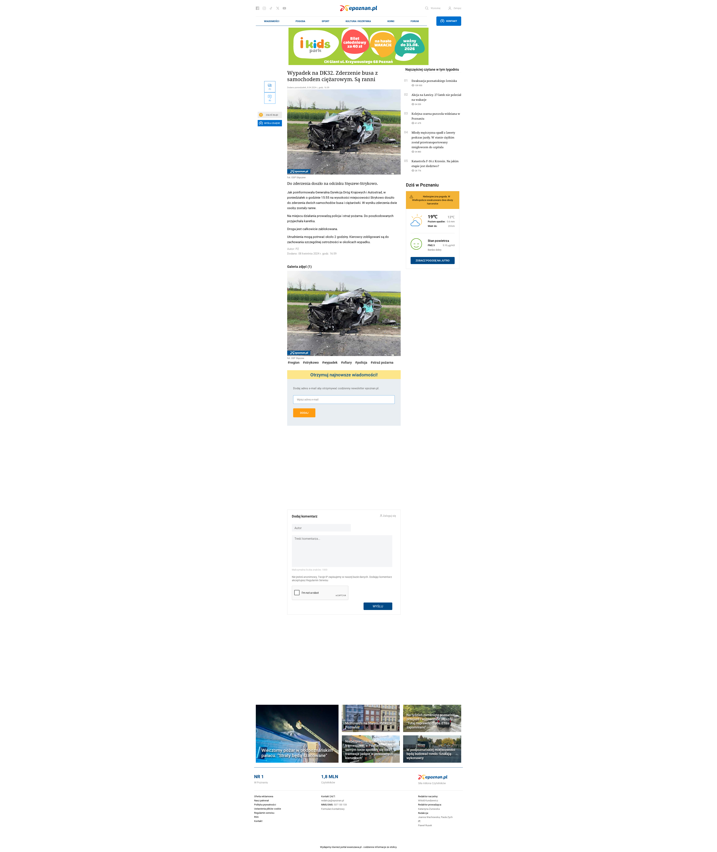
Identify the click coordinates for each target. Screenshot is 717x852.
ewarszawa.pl (354, 846)
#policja (361, 362)
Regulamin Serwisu (317, 580)
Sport (325, 21)
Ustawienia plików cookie (267, 808)
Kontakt (451, 20)
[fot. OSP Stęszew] (344, 132)
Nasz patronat (261, 800)
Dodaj (304, 413)
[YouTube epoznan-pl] (284, 8)
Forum (415, 21)
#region (293, 362)
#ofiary (346, 362)
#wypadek (330, 362)
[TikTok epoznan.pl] (271, 8)
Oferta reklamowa (263, 796)
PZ (297, 249)
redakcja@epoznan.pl (332, 800)
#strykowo (311, 362)
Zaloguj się (389, 515)
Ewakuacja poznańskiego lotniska (434, 81)
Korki (390, 21)
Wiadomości (271, 21)
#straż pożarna (382, 362)
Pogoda (300, 21)
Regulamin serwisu (264, 812)
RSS (256, 816)
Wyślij (378, 606)
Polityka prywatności (265, 804)
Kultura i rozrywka (358, 21)
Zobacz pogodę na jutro (433, 260)
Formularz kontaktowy (332, 808)
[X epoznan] (277, 8)
